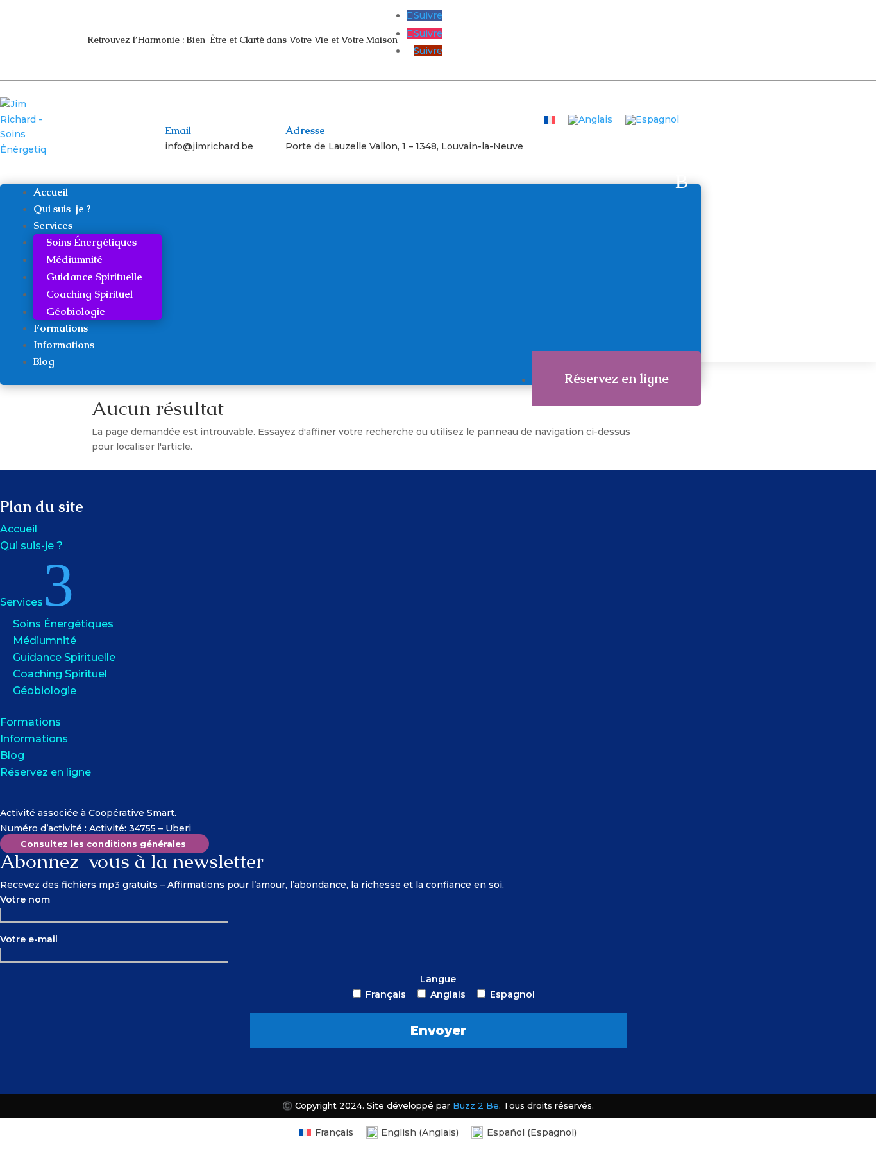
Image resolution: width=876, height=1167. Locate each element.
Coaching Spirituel (89, 294)
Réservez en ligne (616, 378)
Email (178, 130)
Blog (44, 361)
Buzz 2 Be (476, 1105)
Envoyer (438, 1030)
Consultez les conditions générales (103, 844)
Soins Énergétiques (91, 242)
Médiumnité (74, 259)
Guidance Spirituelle (94, 277)
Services (52, 225)
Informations (63, 345)
